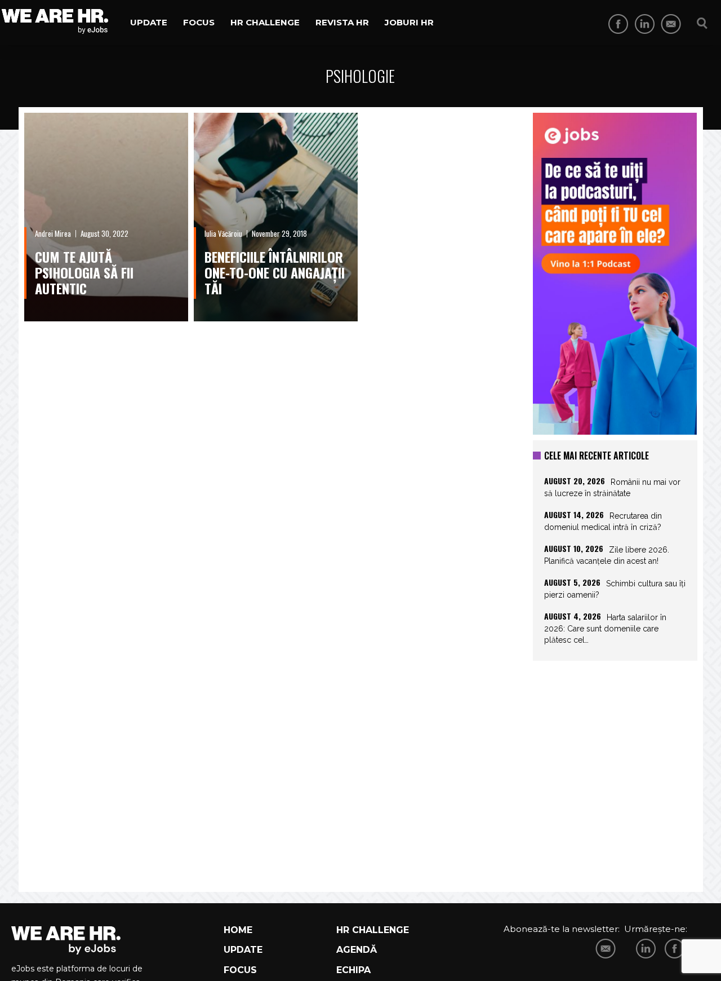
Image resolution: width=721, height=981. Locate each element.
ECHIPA (353, 970)
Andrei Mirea (53, 233)
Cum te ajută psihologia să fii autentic (84, 272)
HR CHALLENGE (372, 930)
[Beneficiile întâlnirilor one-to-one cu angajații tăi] (276, 217)
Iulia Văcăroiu (223, 233)
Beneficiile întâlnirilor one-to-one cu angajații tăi (274, 272)
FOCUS (240, 970)
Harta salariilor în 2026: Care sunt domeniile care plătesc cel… (605, 628)
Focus (199, 22)
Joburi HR (409, 22)
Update (148, 22)
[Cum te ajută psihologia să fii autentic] (106, 217)
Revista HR (342, 22)
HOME (238, 930)
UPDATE (243, 949)
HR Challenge (265, 22)
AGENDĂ (356, 949)
